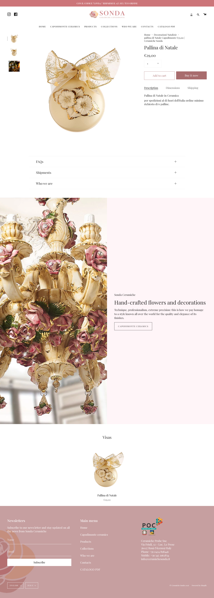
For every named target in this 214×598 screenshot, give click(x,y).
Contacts (85, 562)
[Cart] (204, 15)
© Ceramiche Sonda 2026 (179, 585)
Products (85, 541)
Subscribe (39, 562)
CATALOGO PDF (90, 569)
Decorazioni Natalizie (165, 34)
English (14, 585)
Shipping (193, 88)
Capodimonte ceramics (133, 326)
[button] (42, 26)
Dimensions (173, 88)
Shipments (43, 172)
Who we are (44, 183)
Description (151, 88)
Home (147, 34)
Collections (87, 548)
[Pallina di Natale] (14, 38)
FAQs (39, 161)
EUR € (30, 585)
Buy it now (191, 75)
